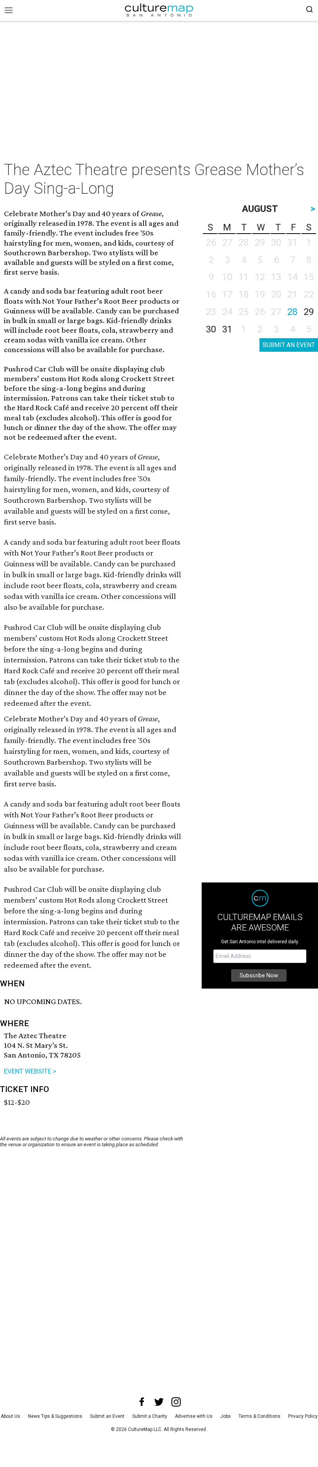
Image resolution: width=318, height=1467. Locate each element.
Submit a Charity (149, 1416)
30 (211, 329)
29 (309, 311)
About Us (10, 1416)
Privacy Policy (303, 1416)
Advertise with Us (194, 1416)
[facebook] (142, 1402)
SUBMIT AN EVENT (289, 345)
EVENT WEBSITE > (30, 1071)
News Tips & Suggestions (55, 1416)
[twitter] (159, 1402)
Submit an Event (107, 1416)
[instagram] (176, 1402)
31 (227, 329)
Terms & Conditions (259, 1416)
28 (292, 311)
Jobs (225, 1416)
